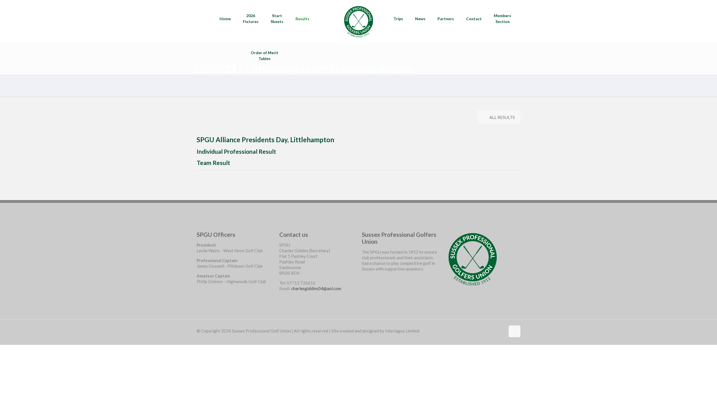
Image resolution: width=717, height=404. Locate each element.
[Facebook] (364, 278)
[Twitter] (364, 284)
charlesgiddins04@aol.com (316, 288)
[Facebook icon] (501, 330)
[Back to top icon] (514, 331)
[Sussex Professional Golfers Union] (358, 21)
